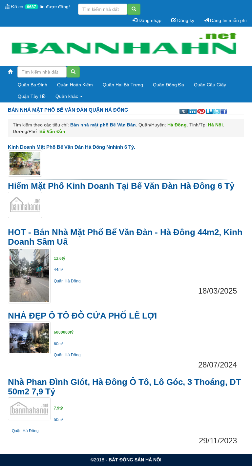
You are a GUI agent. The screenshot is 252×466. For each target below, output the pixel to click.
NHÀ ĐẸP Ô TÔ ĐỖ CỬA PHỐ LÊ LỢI (82, 315)
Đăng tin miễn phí (228, 20)
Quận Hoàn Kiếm (75, 84)
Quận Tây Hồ (32, 96)
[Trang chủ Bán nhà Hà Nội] (123, 46)
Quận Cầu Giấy (210, 84)
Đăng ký (185, 20)
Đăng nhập (149, 20)
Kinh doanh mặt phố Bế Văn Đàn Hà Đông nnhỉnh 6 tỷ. (71, 147)
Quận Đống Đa (168, 84)
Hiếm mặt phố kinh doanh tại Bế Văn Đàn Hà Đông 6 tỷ (121, 185)
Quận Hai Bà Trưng (123, 84)
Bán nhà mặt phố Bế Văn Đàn (103, 124)
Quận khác (67, 96)
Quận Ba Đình (32, 84)
